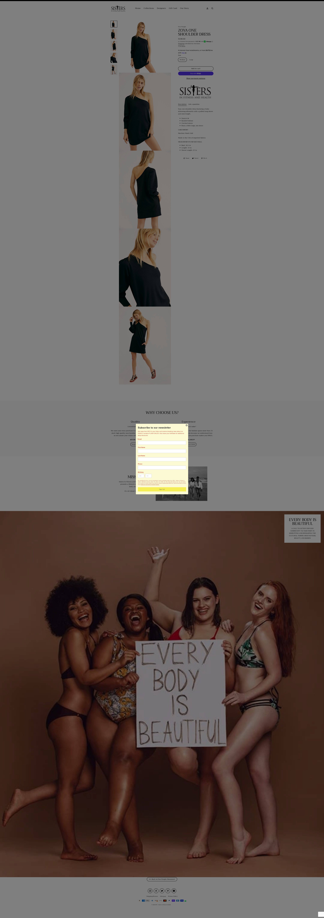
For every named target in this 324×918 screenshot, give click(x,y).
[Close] (187, 425)
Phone (140, 464)
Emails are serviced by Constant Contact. (150, 484)
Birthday (141, 472)
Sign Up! (162, 489)
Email (140, 439)
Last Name (141, 455)
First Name (141, 447)
